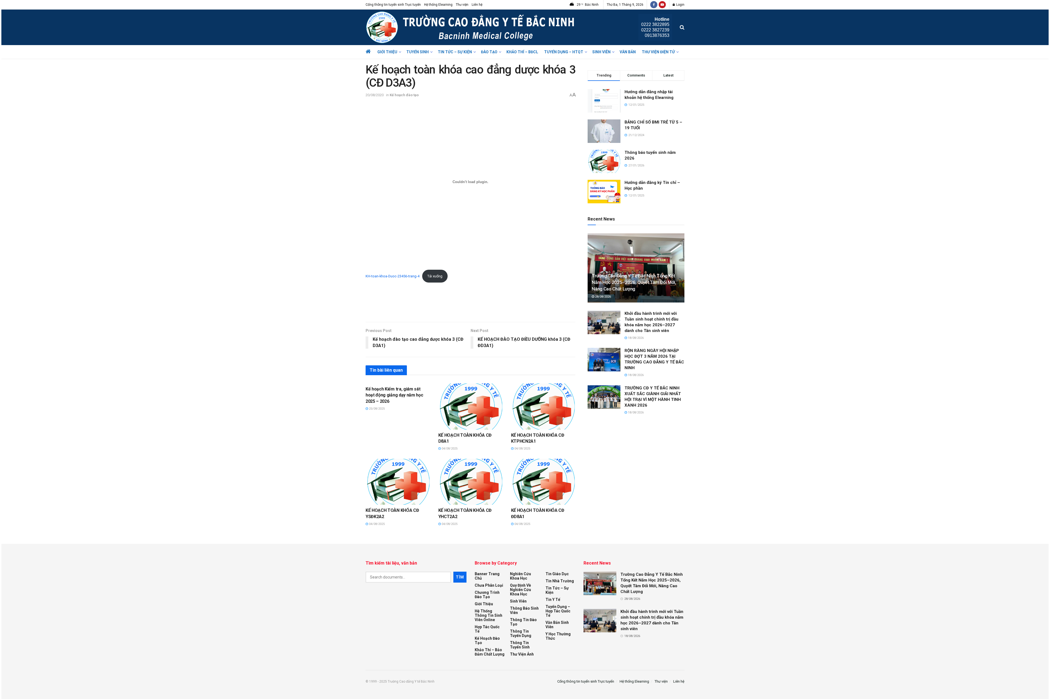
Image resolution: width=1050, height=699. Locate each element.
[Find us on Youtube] (662, 4)
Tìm (460, 577)
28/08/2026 (602, 296)
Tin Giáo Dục (557, 574)
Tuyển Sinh (417, 52)
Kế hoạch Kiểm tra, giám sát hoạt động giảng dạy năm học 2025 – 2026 (394, 395)
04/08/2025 (449, 448)
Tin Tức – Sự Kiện (455, 52)
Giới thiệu (387, 52)
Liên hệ (477, 5)
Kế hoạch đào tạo (404, 95)
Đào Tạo (489, 52)
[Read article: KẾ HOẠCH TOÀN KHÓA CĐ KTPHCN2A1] (543, 406)
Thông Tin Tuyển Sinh (520, 645)
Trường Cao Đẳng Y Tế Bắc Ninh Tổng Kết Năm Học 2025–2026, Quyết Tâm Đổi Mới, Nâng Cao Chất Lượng (634, 282)
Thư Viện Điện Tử (658, 52)
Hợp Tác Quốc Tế (487, 629)
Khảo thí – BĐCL (522, 52)
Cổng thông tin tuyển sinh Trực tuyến (393, 5)
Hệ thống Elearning (438, 5)
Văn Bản (628, 52)
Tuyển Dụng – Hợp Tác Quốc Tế (558, 611)
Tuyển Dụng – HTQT (563, 52)
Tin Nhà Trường (560, 581)
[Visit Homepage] (471, 27)
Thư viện (462, 5)
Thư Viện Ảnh (522, 654)
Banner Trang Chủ (487, 576)
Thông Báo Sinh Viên (524, 610)
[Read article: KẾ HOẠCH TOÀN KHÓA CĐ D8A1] (470, 406)
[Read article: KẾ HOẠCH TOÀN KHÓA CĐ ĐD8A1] (543, 482)
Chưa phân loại (489, 585)
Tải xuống (434, 276)
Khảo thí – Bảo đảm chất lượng (489, 652)
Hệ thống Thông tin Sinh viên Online (488, 615)
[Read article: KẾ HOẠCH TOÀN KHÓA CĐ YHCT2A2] (470, 482)
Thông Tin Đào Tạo (523, 622)
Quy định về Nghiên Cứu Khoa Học (520, 589)
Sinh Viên (601, 52)
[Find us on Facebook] (653, 4)
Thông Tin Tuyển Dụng (520, 633)
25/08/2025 (376, 408)
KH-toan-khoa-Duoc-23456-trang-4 (392, 276)
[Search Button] (682, 27)
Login (679, 5)
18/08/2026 (635, 338)
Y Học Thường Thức (558, 636)
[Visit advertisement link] (470, 310)
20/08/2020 (375, 95)
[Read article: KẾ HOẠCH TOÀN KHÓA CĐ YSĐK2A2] (398, 482)
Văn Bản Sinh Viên (557, 624)
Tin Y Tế (553, 599)
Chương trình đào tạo (487, 594)
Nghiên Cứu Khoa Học (520, 576)
